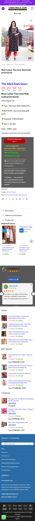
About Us (4, 452)
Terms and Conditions (8, 459)
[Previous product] (6, 78)
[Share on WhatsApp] (3, 199)
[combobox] (17, 443)
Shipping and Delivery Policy (10, 463)
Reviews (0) (9, 220)
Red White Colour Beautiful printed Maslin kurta (24, 249)
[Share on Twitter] (13, 199)
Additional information (13, 215)
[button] (3, 8)
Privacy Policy (5, 470)
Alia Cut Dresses (20, 64)
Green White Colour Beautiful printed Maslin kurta (8, 249)
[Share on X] (9, 199)
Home (3, 64)
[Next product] (3, 78)
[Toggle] (3, 211)
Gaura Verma (13, 286)
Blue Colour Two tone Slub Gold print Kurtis (15, 195)
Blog (2, 448)
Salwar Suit (10, 64)
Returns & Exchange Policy (9, 466)
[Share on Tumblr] (23, 199)
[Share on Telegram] (26, 199)
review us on (12, 279)
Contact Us (5, 456)
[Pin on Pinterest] (16, 199)
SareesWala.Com (13, 269)
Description (9, 211)
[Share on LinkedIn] (19, 199)
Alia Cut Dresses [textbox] (16, 444)
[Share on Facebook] (6, 199)
